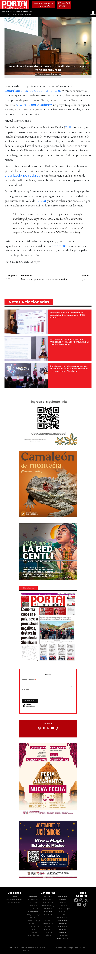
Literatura (48, 914)
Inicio (14, 897)
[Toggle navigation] (93, 13)
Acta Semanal (14, 902)
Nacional (10, 278)
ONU (69, 127)
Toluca (41, 200)
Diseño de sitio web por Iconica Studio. (70, 947)
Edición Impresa (14, 900)
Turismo (48, 935)
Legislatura (33, 908)
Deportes (63, 935)
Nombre (26, 689)
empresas (59, 246)
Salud (33, 929)
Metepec (62, 905)
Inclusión (48, 902)
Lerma (62, 911)
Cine (48, 917)
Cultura (48, 911)
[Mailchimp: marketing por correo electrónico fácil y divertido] (28, 706)
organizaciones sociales (22, 175)
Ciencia (48, 932)
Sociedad (33, 911)
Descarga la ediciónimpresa (44, 4)
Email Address (29, 680)
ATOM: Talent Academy (34, 105)
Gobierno (33, 900)
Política (33, 897)
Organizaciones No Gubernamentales (33, 90)
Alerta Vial (62, 938)
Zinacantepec (63, 908)
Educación (33, 926)
